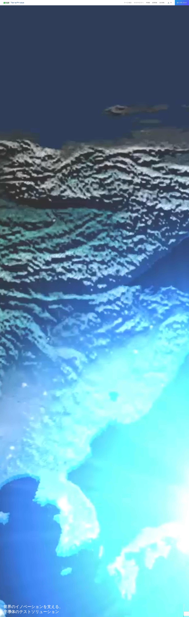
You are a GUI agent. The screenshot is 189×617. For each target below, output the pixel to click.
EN (171, 2)
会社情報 (161, 2)
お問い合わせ (183, 2)
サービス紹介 (128, 2)
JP (168, 2)
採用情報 (154, 2)
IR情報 (148, 2)
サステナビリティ (139, 2)
